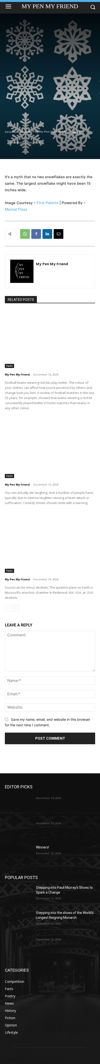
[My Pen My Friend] (21, 271)
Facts (9, 366)
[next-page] (16, 608)
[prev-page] (8, 608)
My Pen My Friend (52, 131)
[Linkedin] (47, 234)
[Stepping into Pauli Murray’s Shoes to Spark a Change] (18, 894)
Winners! (42, 847)
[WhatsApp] (25, 234)
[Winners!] (18, 854)
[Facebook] (36, 234)
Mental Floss (16, 209)
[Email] (58, 234)
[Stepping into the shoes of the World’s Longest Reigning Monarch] (18, 920)
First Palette (47, 202)
